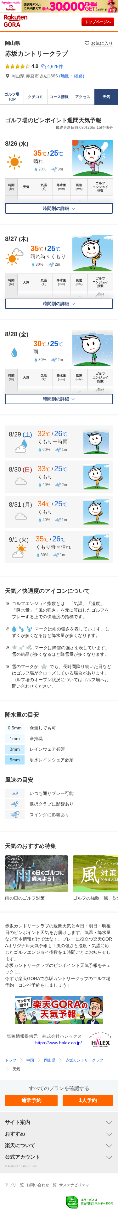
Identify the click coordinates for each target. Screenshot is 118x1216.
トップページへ (98, 22)
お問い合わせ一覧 (41, 1185)
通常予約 (31, 1100)
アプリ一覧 (14, 1185)
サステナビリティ (74, 1185)
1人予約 (88, 1100)
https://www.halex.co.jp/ (58, 1042)
